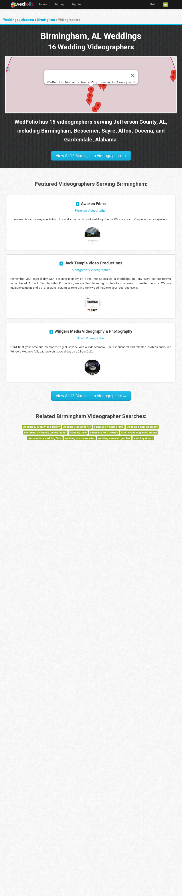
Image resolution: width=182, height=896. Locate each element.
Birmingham (46, 20)
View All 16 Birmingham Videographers (89, 155)
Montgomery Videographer (91, 270)
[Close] (132, 75)
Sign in (76, 4)
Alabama (27, 20)
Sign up (59, 4)
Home (43, 4)
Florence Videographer (91, 210)
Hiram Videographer (91, 338)
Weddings (10, 20)
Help (153, 4)
